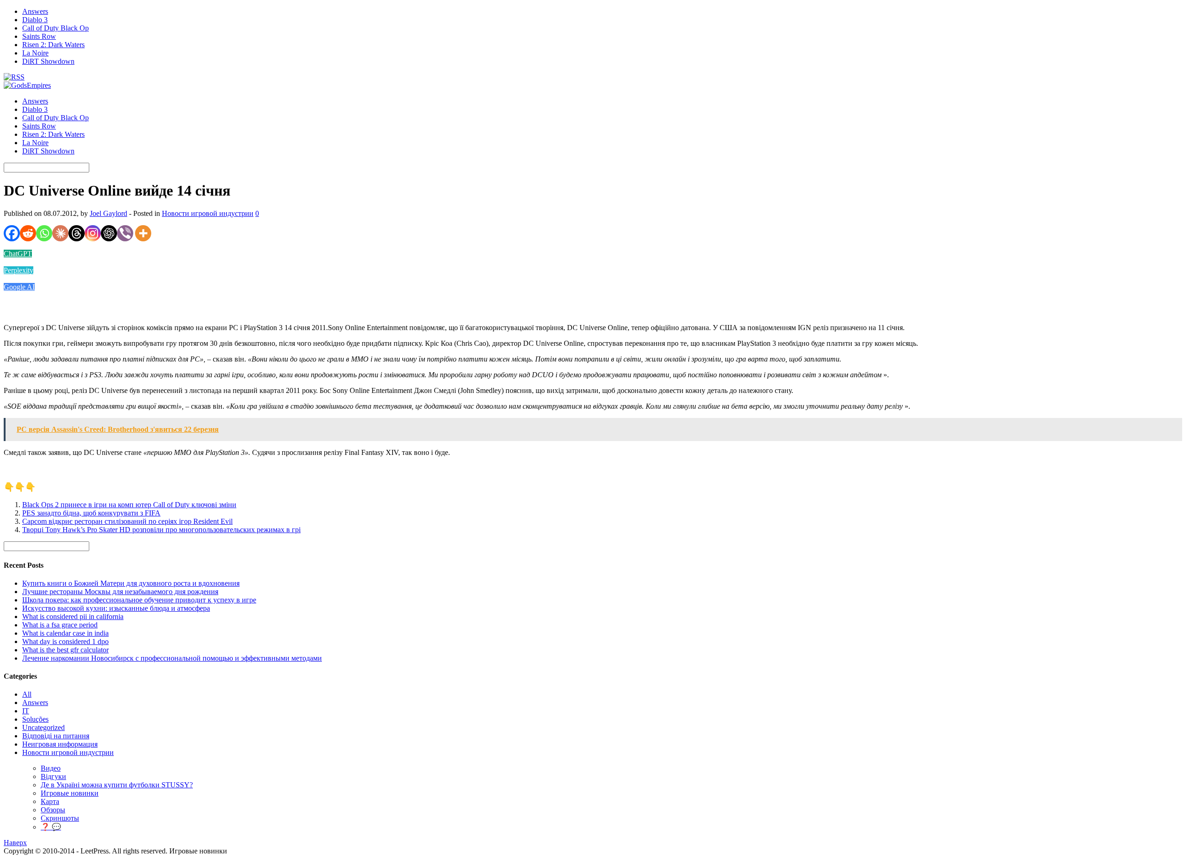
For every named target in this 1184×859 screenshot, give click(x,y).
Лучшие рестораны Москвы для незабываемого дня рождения (120, 591)
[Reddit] (28, 233)
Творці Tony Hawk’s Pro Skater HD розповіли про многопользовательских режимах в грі (161, 530)
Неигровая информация (60, 744)
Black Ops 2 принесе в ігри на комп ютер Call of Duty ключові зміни (129, 505)
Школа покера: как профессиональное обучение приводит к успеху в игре (139, 600)
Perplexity (18, 270)
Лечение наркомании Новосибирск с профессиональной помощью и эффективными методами (172, 658)
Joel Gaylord (108, 213)
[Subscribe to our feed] (14, 77)
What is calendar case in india (65, 633)
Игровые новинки (70, 793)
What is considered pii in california (72, 616)
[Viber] (125, 233)
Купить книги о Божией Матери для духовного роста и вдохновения (131, 583)
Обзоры (53, 810)
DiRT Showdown (48, 61)
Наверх (15, 843)
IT (25, 711)
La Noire (35, 53)
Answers (35, 11)
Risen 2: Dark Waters (53, 45)
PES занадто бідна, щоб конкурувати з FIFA (91, 513)
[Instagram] (93, 233)
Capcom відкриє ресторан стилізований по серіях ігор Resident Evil (127, 521)
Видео (51, 768)
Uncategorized (43, 727)
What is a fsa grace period (60, 625)
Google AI (19, 287)
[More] (143, 233)
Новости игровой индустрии (207, 213)
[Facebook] (12, 233)
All (26, 694)
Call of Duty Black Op (55, 28)
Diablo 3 (35, 20)
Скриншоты (60, 818)
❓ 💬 (51, 827)
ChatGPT (18, 254)
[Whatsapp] (44, 233)
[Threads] (76, 233)
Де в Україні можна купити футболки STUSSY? (117, 785)
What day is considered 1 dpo (65, 641)
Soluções (35, 719)
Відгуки (53, 776)
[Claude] (60, 233)
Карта (50, 801)
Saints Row (39, 36)
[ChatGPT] (109, 233)
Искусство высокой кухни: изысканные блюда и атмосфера (116, 608)
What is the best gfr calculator (65, 650)
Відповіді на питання (55, 736)
